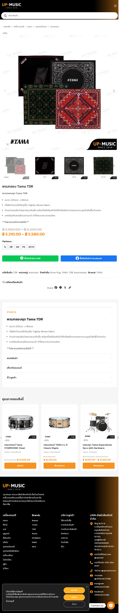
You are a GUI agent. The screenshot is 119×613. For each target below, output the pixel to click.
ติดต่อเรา (65, 533)
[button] (5, 91)
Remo (34, 533)
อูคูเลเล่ (6, 533)
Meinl (34, 542)
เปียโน (5, 542)
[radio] (5, 247)
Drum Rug (55, 272)
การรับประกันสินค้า (69, 529)
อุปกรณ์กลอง (41, 26)
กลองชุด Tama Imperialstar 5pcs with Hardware (97, 446)
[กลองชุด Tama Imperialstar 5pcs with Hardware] (99, 423)
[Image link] (14, 486)
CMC (34, 529)
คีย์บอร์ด (7, 537)
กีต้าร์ (5, 524)
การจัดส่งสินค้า (67, 524)
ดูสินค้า (20, 465)
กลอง (29, 26)
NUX (34, 546)
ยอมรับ (74, 590)
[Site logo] (11, 5)
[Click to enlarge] (7, 144)
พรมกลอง (54, 26)
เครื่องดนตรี (19, 26)
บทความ (64, 537)
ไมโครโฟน (7, 559)
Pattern (6, 241)
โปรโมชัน (64, 542)
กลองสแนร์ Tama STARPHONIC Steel (14, 446)
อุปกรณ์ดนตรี (9, 546)
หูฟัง (5, 564)
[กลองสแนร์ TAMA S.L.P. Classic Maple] (59, 423)
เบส (4, 529)
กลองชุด (93, 452)
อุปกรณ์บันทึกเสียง (11, 551)
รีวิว (62, 546)
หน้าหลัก (7, 26)
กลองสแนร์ (16, 452)
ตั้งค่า (74, 604)
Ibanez (35, 520)
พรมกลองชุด (80, 272)
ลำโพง (5, 568)
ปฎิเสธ (74, 597)
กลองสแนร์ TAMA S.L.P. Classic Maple (56, 446)
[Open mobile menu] (115, 6)
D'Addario (36, 537)
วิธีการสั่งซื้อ (66, 520)
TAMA (65, 272)
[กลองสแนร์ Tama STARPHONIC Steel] (20, 423)
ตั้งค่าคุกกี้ (10, 601)
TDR (71, 272)
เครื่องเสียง (8, 555)
